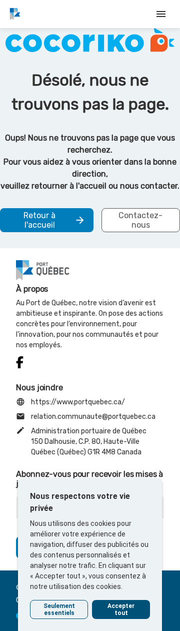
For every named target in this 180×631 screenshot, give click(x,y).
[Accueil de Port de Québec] (15, 14)
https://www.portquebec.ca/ (70, 401)
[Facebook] (20, 362)
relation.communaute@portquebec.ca (86, 416)
